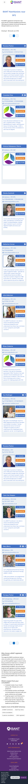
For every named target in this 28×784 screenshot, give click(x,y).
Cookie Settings (15, 777)
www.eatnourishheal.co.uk (11, 103)
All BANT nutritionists (7, 709)
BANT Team (14, 755)
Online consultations (7, 712)
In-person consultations (8, 715)
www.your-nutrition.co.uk (11, 403)
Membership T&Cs (14, 770)
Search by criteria (19, 709)
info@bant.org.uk (14, 739)
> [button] (17, 36)
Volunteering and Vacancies (14, 758)
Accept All (23, 777)
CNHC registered (20, 715)
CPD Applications (14, 757)
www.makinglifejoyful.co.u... (12, 603)
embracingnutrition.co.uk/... (11, 201)
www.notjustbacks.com (11, 352)
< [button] (10, 36)
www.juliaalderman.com (11, 303)
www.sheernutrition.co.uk (11, 252)
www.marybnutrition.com (11, 552)
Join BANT (14, 768)
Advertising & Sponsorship (14, 751)
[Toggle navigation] (4, 2)
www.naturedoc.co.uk (10, 504)
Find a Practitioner (14, 766)
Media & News (14, 753)
